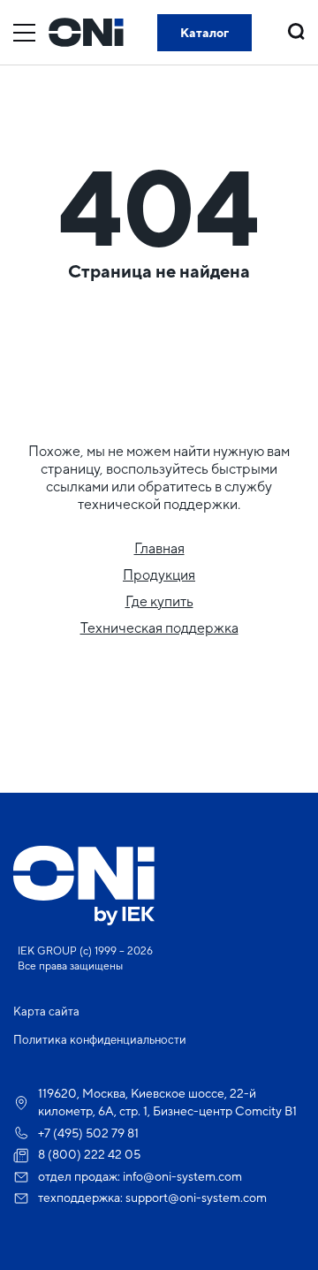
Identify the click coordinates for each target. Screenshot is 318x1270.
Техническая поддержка (159, 628)
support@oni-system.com (196, 1197)
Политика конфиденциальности (99, 1039)
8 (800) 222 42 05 (89, 1154)
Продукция (159, 575)
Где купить (159, 601)
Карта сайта (46, 1011)
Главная (159, 548)
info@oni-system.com (182, 1176)
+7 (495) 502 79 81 (88, 1133)
